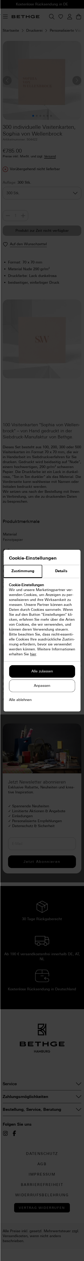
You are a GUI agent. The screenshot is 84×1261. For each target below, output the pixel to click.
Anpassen (42, 685)
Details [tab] (61, 571)
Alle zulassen (42, 671)
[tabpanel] (42, 619)
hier (33, 654)
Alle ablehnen (20, 700)
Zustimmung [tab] (22, 571)
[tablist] (42, 571)
